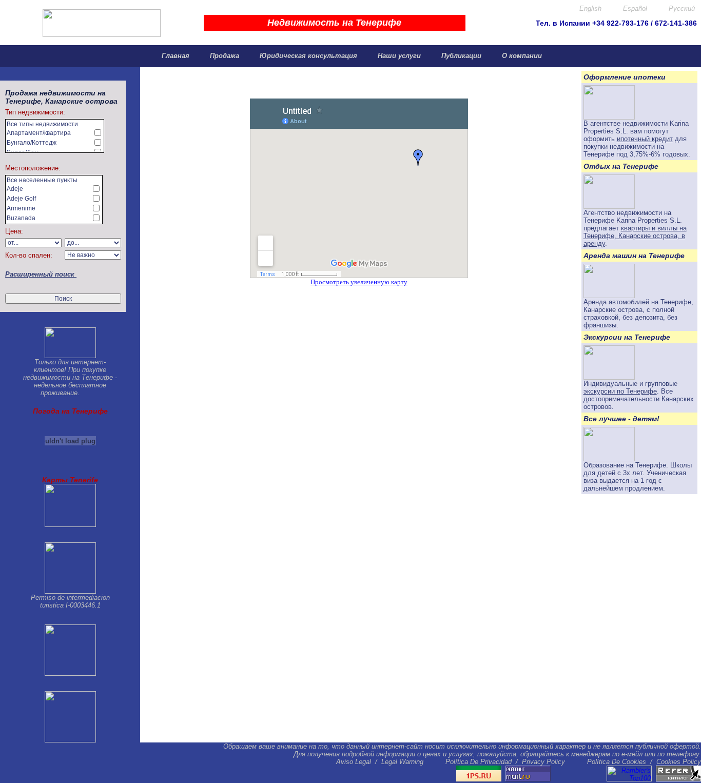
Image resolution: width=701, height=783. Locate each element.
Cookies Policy (678, 762)
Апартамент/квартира (39, 132)
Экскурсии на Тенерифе (626, 337)
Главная (174, 56)
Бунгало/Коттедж (31, 142)
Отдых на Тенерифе (620, 166)
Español (634, 8)
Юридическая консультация (307, 56)
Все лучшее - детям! (621, 419)
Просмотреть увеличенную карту (358, 282)
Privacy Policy (543, 762)
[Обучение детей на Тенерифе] (609, 459)
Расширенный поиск (40, 274)
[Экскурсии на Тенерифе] (609, 377)
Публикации (460, 56)
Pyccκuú (681, 8)
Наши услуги (398, 56)
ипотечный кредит (645, 139)
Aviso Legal (353, 762)
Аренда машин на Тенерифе (634, 255)
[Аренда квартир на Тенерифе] (609, 206)
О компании (521, 56)
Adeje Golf (21, 198)
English (589, 8)
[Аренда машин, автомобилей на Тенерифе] (609, 296)
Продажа (223, 56)
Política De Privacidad (478, 762)
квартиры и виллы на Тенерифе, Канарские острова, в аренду (635, 235)
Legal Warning (402, 762)
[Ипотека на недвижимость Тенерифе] (609, 117)
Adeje (15, 188)
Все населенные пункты (42, 180)
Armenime (21, 208)
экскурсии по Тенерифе (620, 391)
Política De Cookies (616, 762)
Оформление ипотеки (624, 77)
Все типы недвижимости (42, 124)
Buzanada (21, 218)
